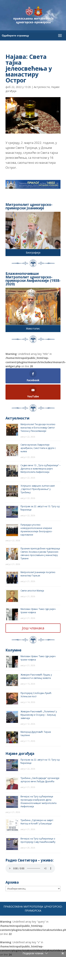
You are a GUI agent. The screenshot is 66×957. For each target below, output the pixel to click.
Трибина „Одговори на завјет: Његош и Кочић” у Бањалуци (37, 822)
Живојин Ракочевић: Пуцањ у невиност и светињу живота (36, 676)
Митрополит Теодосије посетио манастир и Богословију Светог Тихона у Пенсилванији (38, 428)
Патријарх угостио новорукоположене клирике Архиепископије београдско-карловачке (36, 529)
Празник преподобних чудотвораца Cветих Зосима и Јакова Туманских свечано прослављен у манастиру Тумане (40, 553)
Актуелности (42, 87)
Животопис (33, 328)
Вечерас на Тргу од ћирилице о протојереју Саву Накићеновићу (38, 840)
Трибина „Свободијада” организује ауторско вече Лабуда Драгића (40, 780)
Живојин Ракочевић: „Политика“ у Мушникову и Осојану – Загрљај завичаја (39, 715)
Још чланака (33, 627)
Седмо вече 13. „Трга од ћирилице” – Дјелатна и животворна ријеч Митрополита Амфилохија (40, 469)
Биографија (33, 252)
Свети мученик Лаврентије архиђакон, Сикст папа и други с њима (38, 448)
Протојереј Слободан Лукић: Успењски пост (36, 695)
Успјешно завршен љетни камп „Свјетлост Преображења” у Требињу (38, 489)
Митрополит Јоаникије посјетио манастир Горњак (38, 574)
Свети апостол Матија (32, 590)
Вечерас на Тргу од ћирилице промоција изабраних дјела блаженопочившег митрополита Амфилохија (38, 801)
